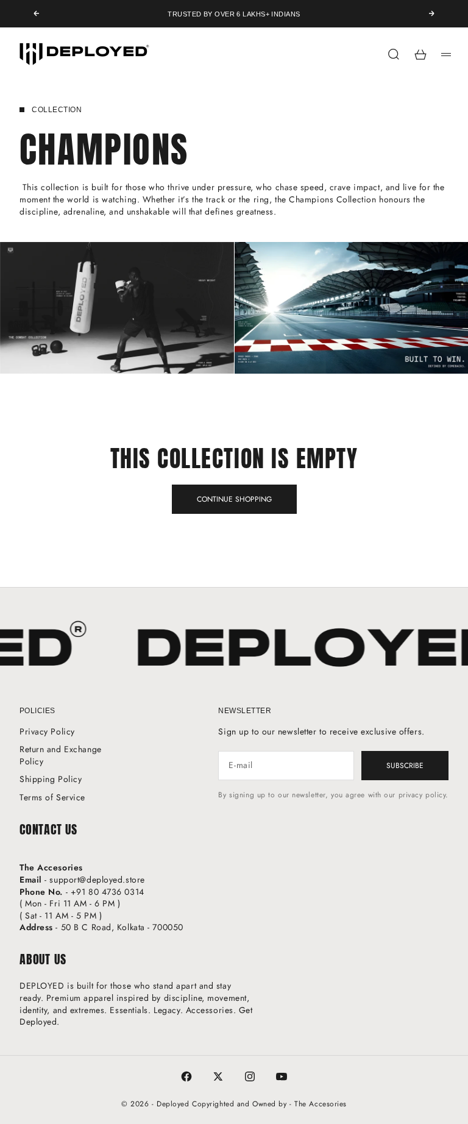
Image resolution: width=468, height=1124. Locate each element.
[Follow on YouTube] (281, 1076)
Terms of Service (52, 797)
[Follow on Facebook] (186, 1076)
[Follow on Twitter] (218, 1076)
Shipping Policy (51, 779)
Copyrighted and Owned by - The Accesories (269, 1103)
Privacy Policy (47, 731)
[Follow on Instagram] (250, 1076)
